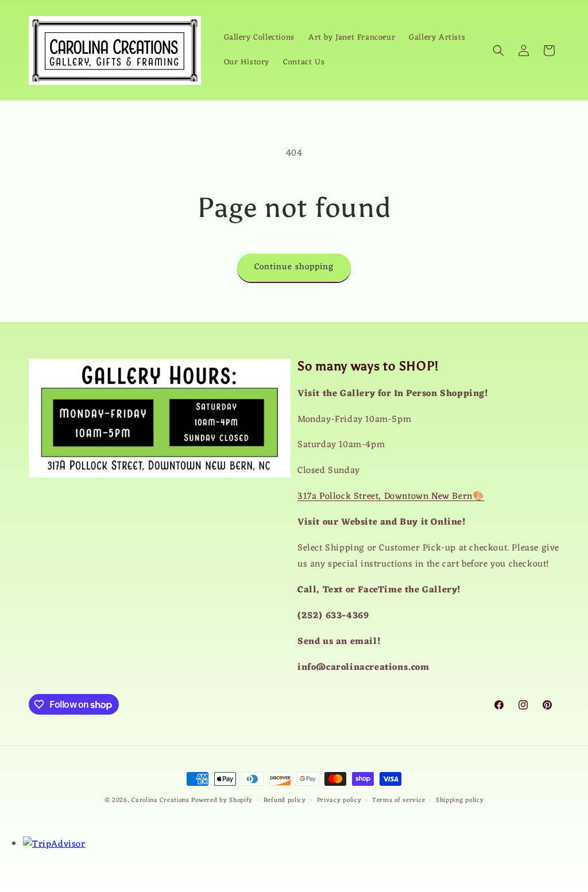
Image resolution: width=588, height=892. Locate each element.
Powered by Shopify (222, 800)
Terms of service (398, 800)
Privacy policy (339, 800)
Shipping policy (460, 800)
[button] (498, 50)
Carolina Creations (160, 800)
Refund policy (285, 800)
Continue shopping (294, 267)
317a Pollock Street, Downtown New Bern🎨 (390, 496)
